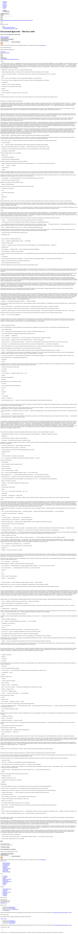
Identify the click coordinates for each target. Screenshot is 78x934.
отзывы (5, 59)
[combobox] (39, 16)
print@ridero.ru (13, 908)
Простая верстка (6, 864)
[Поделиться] (1, 56)
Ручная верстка (6, 865)
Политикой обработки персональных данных (62, 912)
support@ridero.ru (11, 907)
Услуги (4, 3)
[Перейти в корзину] (3, 22)
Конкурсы (5, 4)
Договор (4, 883)
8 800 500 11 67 (3, 902)
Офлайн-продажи (6, 862)
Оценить (8, 52)
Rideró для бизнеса (7, 871)
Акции (4, 8)
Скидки (21, 20)
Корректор (5, 867)
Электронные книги (7, 888)
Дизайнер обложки (7, 868)
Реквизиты (5, 882)
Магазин (5, 1)
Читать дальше (3, 918)
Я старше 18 (3, 847)
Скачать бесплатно (4, 40)
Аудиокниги (5, 889)
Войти (2, 14)
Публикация (5, 870)
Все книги (2, 20)
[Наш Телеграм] (3, 930)
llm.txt (4, 884)
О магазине (5, 877)
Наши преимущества (7, 881)
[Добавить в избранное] (1, 54)
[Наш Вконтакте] (3, 929)
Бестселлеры (12, 20)
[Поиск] (1, 18)
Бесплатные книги (7, 892)
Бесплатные (17, 20)
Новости (5, 7)
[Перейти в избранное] (1, 22)
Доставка (5, 895)
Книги (4, 878)
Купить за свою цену (16, 856)
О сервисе (5, 2)
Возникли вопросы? (7, 879)
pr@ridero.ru (7, 910)
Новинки (5, 891)
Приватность (5, 880)
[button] (39, 18)
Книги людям (30, 20)
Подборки (25, 20)
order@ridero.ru (15, 909)
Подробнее (42, 45)
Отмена (8, 847)
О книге (2, 59)
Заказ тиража (5, 869)
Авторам (5, 5)
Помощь (4, 10)
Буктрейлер (5, 866)
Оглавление (9, 59)
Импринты (7, 20)
